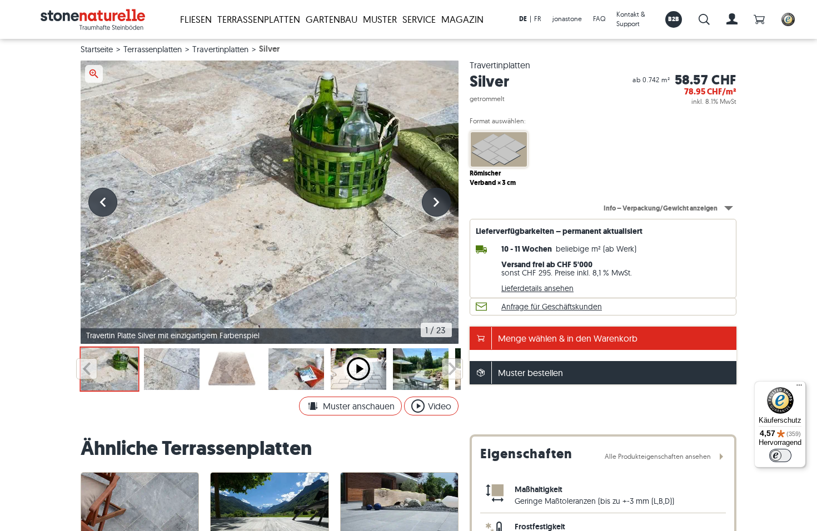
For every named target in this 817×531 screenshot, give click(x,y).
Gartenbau (331, 19)
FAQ (599, 18)
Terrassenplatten (258, 19)
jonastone (567, 18)
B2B (674, 18)
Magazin (462, 19)
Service (419, 19)
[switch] (780, 455)
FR (537, 18)
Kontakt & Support (630, 19)
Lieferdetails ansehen (537, 288)
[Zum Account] (732, 19)
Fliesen (196, 19)
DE (523, 18)
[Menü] (799, 387)
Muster (380, 19)
